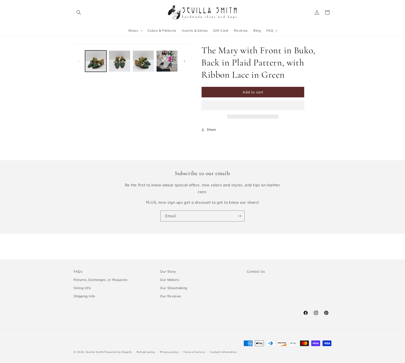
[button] (135, 30)
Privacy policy (169, 351)
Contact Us (256, 271)
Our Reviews (170, 296)
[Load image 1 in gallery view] (95, 61)
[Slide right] (184, 61)
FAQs (78, 271)
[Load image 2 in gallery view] (119, 61)
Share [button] (211, 129)
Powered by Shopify (118, 352)
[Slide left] (79, 61)
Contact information (223, 351)
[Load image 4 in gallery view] (167, 61)
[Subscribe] (239, 216)
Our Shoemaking (173, 288)
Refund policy (146, 351)
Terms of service (194, 351)
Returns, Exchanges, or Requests (101, 280)
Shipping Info (84, 296)
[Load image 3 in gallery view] (143, 61)
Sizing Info (82, 288)
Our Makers (169, 280)
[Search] (79, 12)
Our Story (168, 271)
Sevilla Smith (95, 352)
